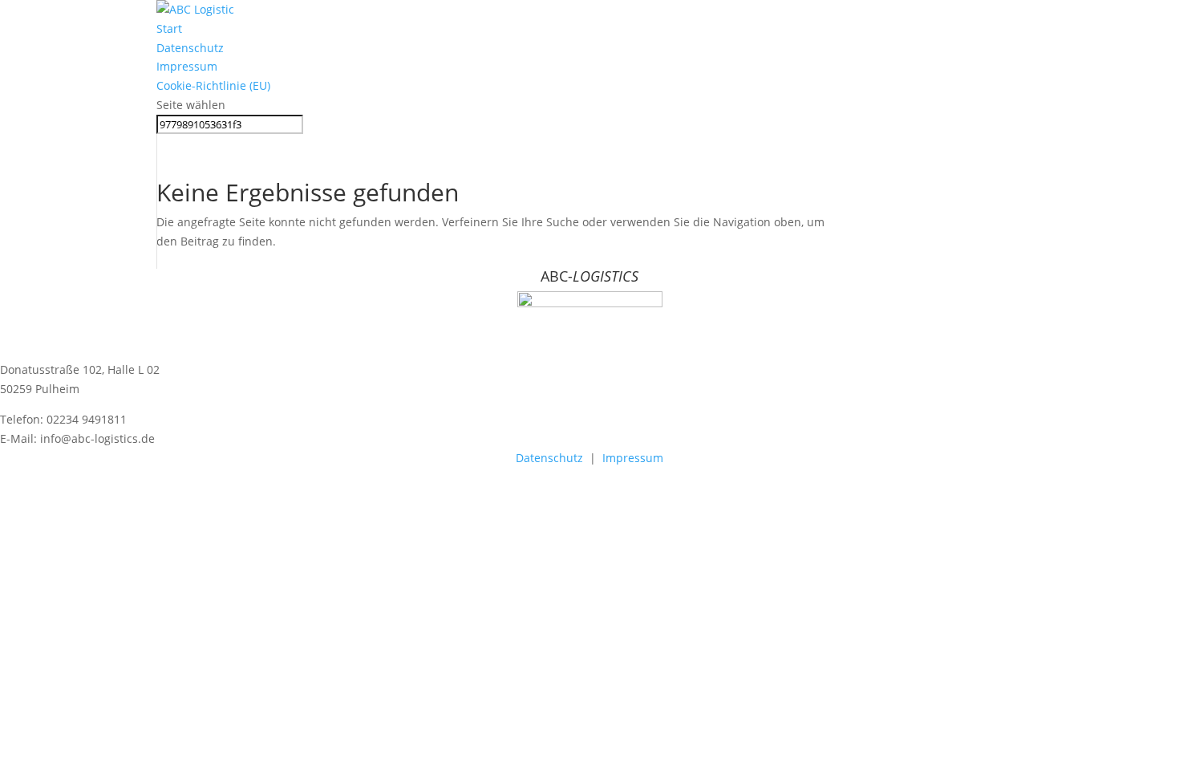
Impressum (186, 66)
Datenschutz (190, 47)
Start (169, 28)
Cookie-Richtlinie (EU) (213, 85)
